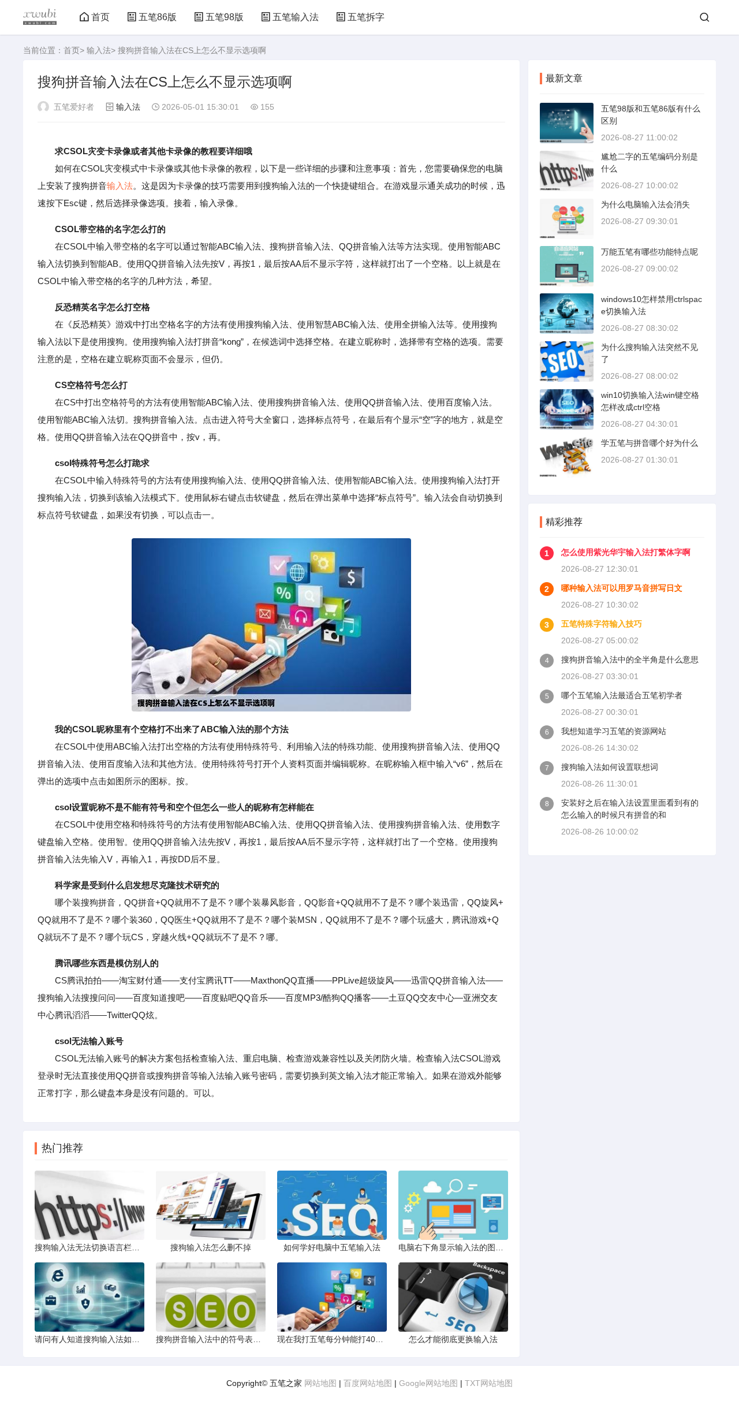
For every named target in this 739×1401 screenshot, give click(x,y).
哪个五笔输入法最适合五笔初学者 (621, 695)
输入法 (99, 50)
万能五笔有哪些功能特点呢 (649, 251)
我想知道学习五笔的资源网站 (613, 731)
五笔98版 (225, 17)
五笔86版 (158, 17)
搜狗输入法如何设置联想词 (609, 767)
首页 (100, 17)
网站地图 (320, 1383)
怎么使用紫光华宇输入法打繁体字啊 (626, 552)
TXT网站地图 (489, 1383)
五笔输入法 (296, 17)
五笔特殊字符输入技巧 (601, 623)
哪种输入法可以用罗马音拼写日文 (621, 588)
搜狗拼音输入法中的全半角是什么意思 (630, 659)
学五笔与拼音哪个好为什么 (649, 443)
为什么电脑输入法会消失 (645, 204)
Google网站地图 (428, 1383)
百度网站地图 (368, 1383)
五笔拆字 (366, 17)
